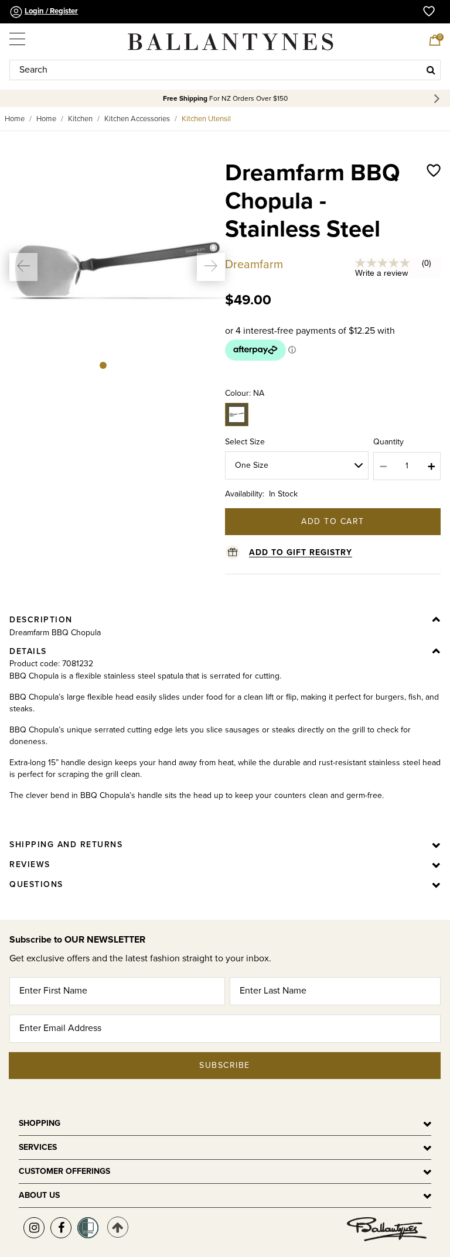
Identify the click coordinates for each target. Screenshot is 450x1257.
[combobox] (225, 70)
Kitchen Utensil (206, 119)
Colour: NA (244, 393)
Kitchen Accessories (137, 119)
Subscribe (224, 1065)
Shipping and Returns (65, 845)
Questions (36, 884)
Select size (245, 442)
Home (15, 119)
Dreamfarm (254, 265)
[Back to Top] (117, 1227)
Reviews (29, 864)
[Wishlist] (434, 213)
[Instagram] (34, 1227)
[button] (23, 267)
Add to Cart (332, 521)
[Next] (438, 98)
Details (28, 651)
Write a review (381, 273)
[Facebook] (60, 1227)
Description (41, 620)
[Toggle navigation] (18, 36)
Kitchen (80, 119)
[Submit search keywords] (431, 69)
